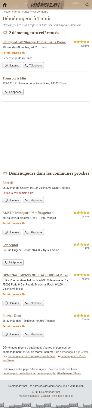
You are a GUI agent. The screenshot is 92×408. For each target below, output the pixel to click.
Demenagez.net (50, 392)
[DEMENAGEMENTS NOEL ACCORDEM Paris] (46, 285)
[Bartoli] (46, 187)
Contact (45, 395)
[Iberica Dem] (46, 320)
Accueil (4, 4)
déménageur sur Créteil (74, 351)
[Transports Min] (46, 81)
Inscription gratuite (62, 395)
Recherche (87, 4)
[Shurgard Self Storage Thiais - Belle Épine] (46, 50)
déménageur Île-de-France (19, 373)
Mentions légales (29, 395)
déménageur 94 (46, 373)
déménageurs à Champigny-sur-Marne (31, 356)
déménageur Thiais (69, 373)
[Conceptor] (46, 250)
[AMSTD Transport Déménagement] (46, 218)
